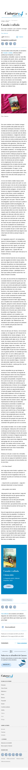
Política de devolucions (5, 761)
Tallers (3, 713)
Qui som (3, 729)
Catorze (3, 20)
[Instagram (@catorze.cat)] (6, 754)
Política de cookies (20, 758)
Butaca (3, 697)
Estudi (2, 703)
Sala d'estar (4, 688)
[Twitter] (2, 43)
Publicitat (3, 732)
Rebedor (3, 685)
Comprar (8, 586)
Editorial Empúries (7, 600)
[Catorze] (7, 677)
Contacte (3, 735)
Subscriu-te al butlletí (6, 743)
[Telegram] (10, 43)
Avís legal (3, 758)
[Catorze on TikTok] (13, 754)
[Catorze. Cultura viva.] (2, 754)
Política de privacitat (11, 758)
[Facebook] (14, 43)
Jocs (2, 716)
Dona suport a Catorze (6, 745)
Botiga (2, 719)
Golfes (2, 710)
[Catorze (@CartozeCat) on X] (9, 754)
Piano (2, 694)
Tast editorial (14, 20)
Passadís (3, 700)
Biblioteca (8, 20)
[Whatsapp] (6, 43)
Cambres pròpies (5, 707)
